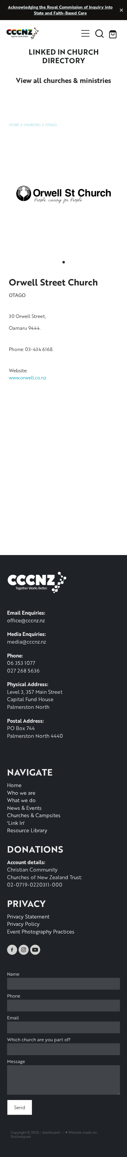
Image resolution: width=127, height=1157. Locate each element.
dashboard (51, 1132)
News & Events (24, 807)
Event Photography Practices (40, 931)
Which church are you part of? (39, 1039)
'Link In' (16, 822)
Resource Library (27, 830)
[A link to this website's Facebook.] (12, 950)
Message (16, 1061)
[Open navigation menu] (85, 33)
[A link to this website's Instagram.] (24, 950)
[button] (99, 33)
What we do (21, 800)
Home (14, 785)
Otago (51, 125)
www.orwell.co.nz (27, 377)
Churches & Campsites (34, 815)
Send (19, 1107)
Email (13, 1018)
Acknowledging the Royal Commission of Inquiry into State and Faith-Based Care (60, 10)
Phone (13, 996)
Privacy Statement (28, 916)
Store (14, 125)
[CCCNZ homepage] (42, 33)
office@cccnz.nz (26, 620)
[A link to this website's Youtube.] (35, 950)
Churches (32, 125)
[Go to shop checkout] (114, 33)
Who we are (21, 792)
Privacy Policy (23, 923)
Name (13, 974)
